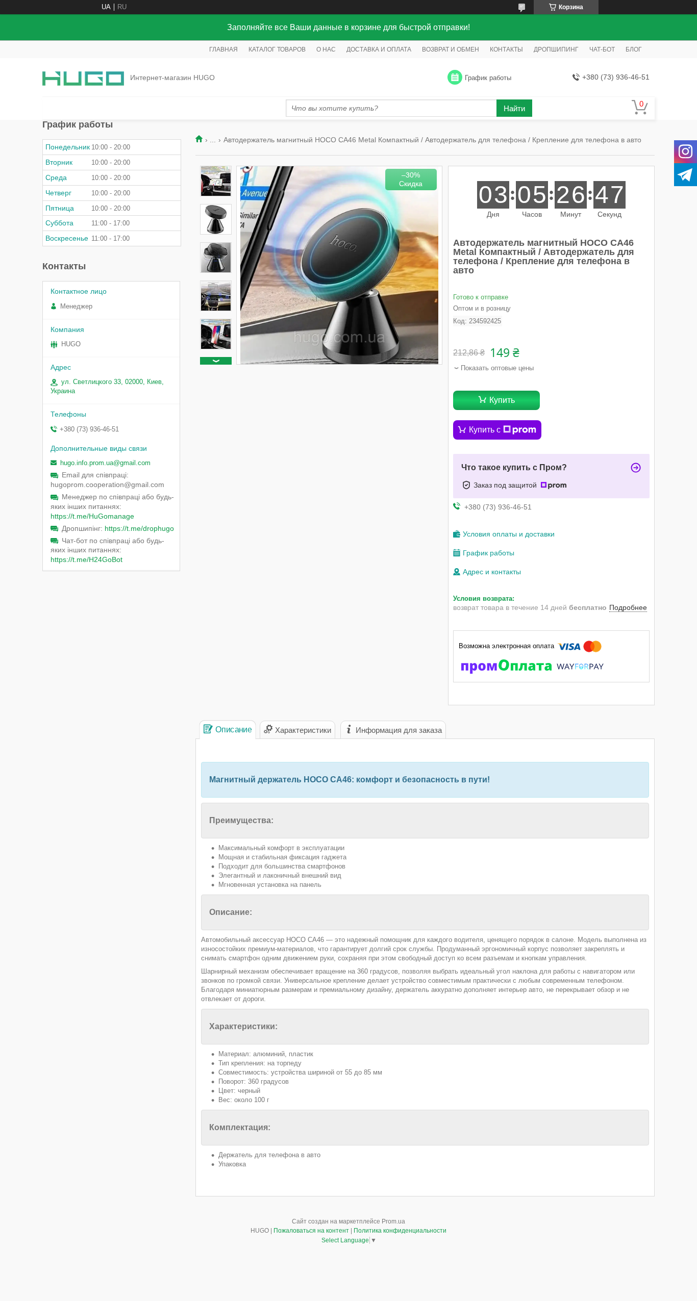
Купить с (485, 429)
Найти (514, 108)
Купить (502, 400)
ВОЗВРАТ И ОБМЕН (450, 49)
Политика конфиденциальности (400, 1230)
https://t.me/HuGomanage (92, 516)
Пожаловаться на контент (311, 1230)
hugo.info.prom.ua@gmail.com (105, 463)
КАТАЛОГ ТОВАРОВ (277, 49)
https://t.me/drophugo (139, 528)
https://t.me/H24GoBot (86, 559)
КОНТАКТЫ (506, 49)
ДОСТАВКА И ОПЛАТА (378, 49)
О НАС (326, 49)
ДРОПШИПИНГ (556, 49)
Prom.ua (393, 1221)
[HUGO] (83, 78)
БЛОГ (634, 49)
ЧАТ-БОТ (602, 49)
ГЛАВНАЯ (223, 49)
